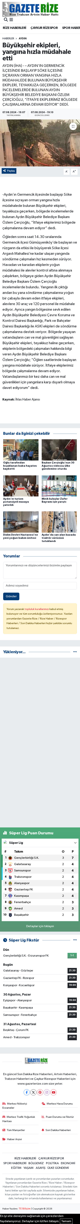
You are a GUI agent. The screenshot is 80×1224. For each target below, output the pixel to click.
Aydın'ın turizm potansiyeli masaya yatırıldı (16, 502)
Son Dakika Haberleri (58, 1130)
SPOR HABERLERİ (14, 1163)
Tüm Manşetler (16, 1130)
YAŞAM (28, 1168)
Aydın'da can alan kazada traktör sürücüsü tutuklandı (59, 538)
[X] (33, 1092)
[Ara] (6, 20)
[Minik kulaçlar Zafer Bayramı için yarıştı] (59, 486)
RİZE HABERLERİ (14, 28)
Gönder (11, 596)
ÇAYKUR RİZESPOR (44, 28)
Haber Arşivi (14, 1139)
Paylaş (11, 170)
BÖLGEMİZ (36, 1163)
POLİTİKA (52, 1163)
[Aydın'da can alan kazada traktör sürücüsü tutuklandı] (59, 521)
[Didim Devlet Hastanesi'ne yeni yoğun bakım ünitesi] (21, 521)
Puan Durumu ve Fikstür (60, 1117)
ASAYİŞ (40, 1168)
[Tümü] (75, 652)
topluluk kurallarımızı (37, 609)
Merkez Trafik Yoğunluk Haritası (18, 1119)
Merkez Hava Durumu (60, 1103)
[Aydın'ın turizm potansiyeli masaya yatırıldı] (21, 486)
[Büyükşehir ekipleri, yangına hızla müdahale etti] (40, 142)
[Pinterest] (40, 1092)
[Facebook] (27, 1092)
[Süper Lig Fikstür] (75, 940)
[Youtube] (53, 1092)
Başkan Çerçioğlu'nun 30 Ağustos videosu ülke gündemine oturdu (58, 465)
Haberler (8, 38)
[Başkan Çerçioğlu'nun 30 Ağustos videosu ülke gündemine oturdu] (59, 449)
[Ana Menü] (11, 20)
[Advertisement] (40, 701)
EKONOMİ (68, 1163)
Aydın (23, 38)
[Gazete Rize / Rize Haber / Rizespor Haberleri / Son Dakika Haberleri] (39, 9)
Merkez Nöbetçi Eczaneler (14, 1105)
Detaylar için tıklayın (40, 926)
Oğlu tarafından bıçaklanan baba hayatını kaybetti (20, 465)
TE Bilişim (25, 1209)
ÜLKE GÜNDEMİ (58, 1168)
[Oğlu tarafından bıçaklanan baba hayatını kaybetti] (21, 449)
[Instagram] (47, 1092)
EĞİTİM (16, 1168)
